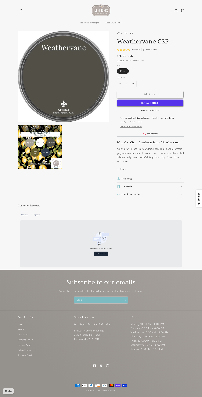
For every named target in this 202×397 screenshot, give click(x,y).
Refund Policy (24, 350)
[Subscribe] (124, 300)
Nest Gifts (96, 390)
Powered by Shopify (108, 390)
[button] (21, 10)
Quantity (121, 78)
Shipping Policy (25, 340)
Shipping (120, 60)
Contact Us (23, 334)
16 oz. (123, 71)
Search (21, 329)
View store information (131, 126)
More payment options (150, 110)
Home (21, 324)
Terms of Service (26, 355)
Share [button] (123, 169)
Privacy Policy (24, 345)
